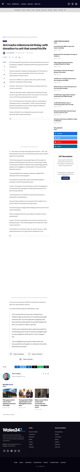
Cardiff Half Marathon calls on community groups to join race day (63, 103)
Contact (63, 462)
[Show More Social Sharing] (22, 57)
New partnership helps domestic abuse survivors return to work (65, 111)
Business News (59, 431)
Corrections (54, 462)
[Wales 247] (3, 4)
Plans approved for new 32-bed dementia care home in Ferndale (9, 402)
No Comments (30, 52)
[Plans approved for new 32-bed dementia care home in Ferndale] (10, 393)
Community (32, 434)
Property (55, 10)
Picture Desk (37, 462)
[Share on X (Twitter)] (12, 57)
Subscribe (65, 178)
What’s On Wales (33, 431)
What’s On (37, 4)
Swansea (28, 10)
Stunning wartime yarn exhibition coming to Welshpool (65, 119)
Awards (57, 434)
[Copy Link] (16, 57)
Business (23, 4)
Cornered (60, 10)
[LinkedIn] (4, 74)
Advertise (50, 10)
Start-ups (57, 447)
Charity (33, 10)
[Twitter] (4, 70)
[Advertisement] (40, 24)
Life (64, 10)
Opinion (57, 442)
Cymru (9, 4)
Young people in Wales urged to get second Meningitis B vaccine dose (26, 402)
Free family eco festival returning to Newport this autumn (64, 71)
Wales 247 (41, 466)
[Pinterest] (4, 78)
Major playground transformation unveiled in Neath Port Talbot (63, 63)
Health (4, 41)
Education (30, 4)
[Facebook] (4, 66)
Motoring (38, 10)
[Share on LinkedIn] (19, 57)
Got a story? (44, 10)
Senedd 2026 (18, 10)
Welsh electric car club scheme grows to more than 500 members (65, 87)
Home (4, 37)
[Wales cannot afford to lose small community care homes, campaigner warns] (42, 393)
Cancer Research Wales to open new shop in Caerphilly (64, 47)
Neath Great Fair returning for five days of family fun (65, 55)
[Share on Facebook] (9, 57)
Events (57, 439)
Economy (57, 444)
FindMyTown (15, 4)
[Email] (4, 82)
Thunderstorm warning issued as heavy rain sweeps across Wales (65, 79)
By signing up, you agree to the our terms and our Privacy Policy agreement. (66, 174)
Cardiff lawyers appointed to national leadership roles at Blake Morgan (64, 95)
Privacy (45, 462)
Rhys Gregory (11, 52)
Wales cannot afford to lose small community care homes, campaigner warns (41, 403)
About (21, 462)
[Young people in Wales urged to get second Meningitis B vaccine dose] (26, 393)
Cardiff (23, 10)
